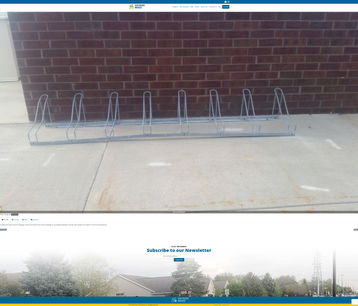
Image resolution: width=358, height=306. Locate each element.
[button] (27, 112)
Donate (225, 7)
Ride (191, 7)
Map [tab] (25, 220)
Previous (3, 229)
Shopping (15, 214)
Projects (175, 7)
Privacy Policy (217, 305)
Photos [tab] (16, 220)
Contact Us (213, 7)
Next (356, 229)
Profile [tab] (6, 220)
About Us (204, 7)
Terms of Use (225, 305)
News (197, 7)
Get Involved (184, 7)
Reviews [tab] (35, 220)
